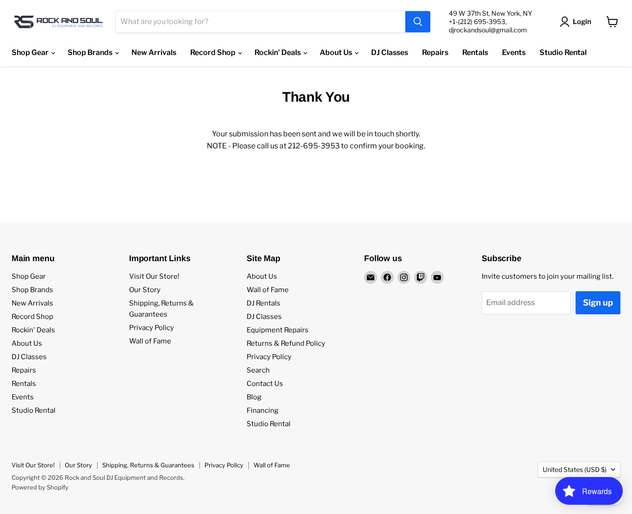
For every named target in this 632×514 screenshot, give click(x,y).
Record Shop (213, 52)
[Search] (417, 21)
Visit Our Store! (154, 276)
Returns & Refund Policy (286, 343)
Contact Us (265, 383)
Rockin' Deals (278, 52)
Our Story (145, 290)
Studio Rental (563, 52)
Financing (263, 410)
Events (514, 52)
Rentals (475, 52)
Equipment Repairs (278, 330)
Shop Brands (91, 52)
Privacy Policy (151, 328)
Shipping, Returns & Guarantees (148, 465)
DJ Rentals (263, 303)
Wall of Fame (150, 341)
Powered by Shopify (40, 487)
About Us (336, 52)
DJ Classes (389, 52)
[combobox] (260, 21)
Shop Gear (31, 52)
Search (258, 370)
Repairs (435, 52)
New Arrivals (153, 52)
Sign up (598, 302)
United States (575, 469)
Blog (254, 397)
